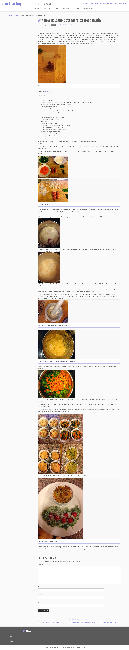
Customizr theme (80, 647)
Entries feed (13, 637)
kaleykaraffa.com (89, 8)
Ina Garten (47, 91)
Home (11, 15)
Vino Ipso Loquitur (15, 4)
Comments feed (14, 639)
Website (40, 602)
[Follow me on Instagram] (45, 4)
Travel (77, 8)
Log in (11, 634)
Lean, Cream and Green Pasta (49, 623)
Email (40, 595)
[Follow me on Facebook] (42, 4)
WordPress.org (14, 641)
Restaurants (67, 8)
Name (40, 587)
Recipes (56, 8)
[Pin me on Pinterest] (47, 4)
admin (70, 25)
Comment (41, 565)
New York (46, 8)
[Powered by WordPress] (65, 646)
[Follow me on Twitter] (39, 4)
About (37, 8)
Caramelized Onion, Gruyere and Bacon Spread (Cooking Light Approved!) (95, 623)
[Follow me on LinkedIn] (50, 4)
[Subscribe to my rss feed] (36, 4)
